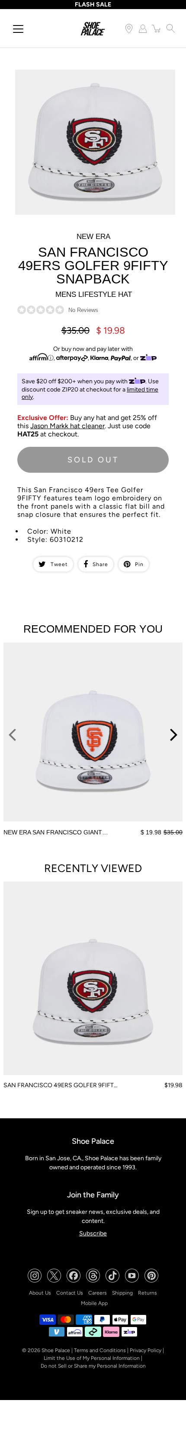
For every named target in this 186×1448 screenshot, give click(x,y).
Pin (139, 564)
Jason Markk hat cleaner (67, 426)
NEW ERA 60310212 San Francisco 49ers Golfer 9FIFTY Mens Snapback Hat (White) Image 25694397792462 (90, 77)
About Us (40, 1293)
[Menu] (18, 29)
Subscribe (93, 1233)
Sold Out (93, 460)
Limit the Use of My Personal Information (92, 1358)
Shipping (122, 1293)
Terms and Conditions (100, 1350)
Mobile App (94, 1303)
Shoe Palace (56, 1350)
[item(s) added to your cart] (157, 28)
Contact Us (69, 1293)
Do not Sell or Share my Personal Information (93, 1366)
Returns (147, 1293)
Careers (97, 1293)
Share (100, 564)
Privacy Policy (145, 1350)
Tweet (59, 564)
